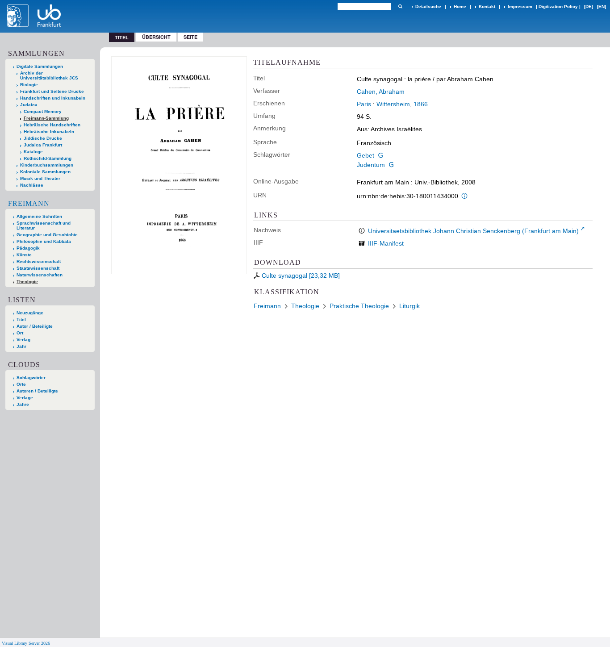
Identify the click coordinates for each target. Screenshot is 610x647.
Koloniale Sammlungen (45, 171)
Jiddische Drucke (43, 138)
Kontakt (487, 6)
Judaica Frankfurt (43, 144)
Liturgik (409, 305)
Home (460, 6)
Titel (21, 319)
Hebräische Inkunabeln (49, 131)
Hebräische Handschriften (52, 124)
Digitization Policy (558, 6)
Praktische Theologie (359, 305)
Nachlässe (31, 185)
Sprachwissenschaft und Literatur (44, 225)
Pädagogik (28, 248)
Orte (21, 384)
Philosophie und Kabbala (44, 241)
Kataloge (33, 151)
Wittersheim (393, 104)
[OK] (400, 6)
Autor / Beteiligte (35, 326)
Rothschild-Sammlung (47, 158)
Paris (364, 104)
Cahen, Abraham (381, 91)
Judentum (371, 164)
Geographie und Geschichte (47, 234)
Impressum (520, 6)
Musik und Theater (40, 178)
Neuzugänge (30, 312)
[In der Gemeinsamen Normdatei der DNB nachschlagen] (380, 155)
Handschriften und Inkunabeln (52, 98)
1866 (421, 104)
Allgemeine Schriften (39, 216)
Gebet (365, 155)
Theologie (27, 281)
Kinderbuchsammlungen (46, 165)
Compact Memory (43, 111)
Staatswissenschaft (38, 268)
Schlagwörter (31, 377)
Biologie (29, 84)
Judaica (29, 104)
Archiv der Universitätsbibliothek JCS (49, 75)
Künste (24, 254)
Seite (190, 36)
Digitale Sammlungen (40, 66)
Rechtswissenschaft (39, 261)
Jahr (21, 346)
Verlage (25, 397)
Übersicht (156, 36)
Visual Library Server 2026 (26, 643)
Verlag (23, 339)
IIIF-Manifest (386, 243)
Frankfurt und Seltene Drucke (52, 91)
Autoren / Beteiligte (37, 390)
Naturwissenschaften (40, 274)
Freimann (29, 203)
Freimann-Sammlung (46, 118)
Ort (20, 332)
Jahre (23, 404)
